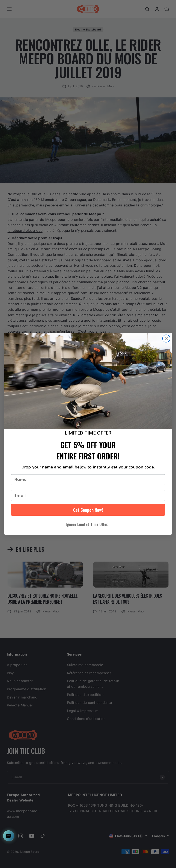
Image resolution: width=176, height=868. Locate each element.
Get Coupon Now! (88, 510)
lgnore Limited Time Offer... (88, 524)
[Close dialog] (166, 338)
